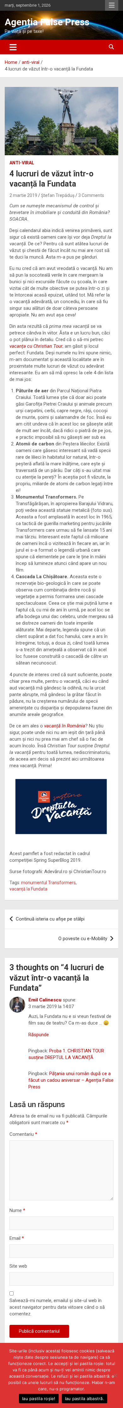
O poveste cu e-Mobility (82, 938)
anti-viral (21, 162)
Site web (18, 1266)
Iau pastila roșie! (39, 1398)
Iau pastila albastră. (84, 1398)
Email (16, 1238)
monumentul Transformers (48, 882)
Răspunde (38, 1035)
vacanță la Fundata (28, 888)
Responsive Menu (111, 5)
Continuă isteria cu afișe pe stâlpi (50, 919)
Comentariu (23, 1134)
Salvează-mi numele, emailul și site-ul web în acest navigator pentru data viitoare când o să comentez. (57, 1307)
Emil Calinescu (45, 1000)
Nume (17, 1210)
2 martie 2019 (23, 195)
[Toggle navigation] (13, 47)
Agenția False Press (47, 22)
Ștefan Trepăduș (57, 195)
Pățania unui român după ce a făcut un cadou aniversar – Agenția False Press (71, 1080)
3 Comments (91, 195)
